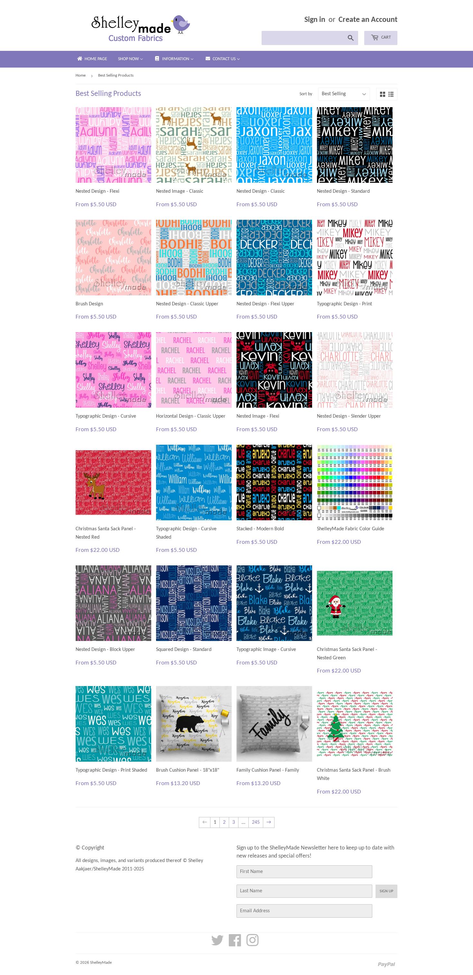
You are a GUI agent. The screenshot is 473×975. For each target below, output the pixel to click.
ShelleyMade (101, 963)
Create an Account (368, 20)
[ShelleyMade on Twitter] (217, 944)
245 (256, 822)
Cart (385, 37)
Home (81, 75)
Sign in (314, 20)
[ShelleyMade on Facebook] (235, 944)
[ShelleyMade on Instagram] (252, 944)
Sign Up (386, 891)
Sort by (306, 94)
